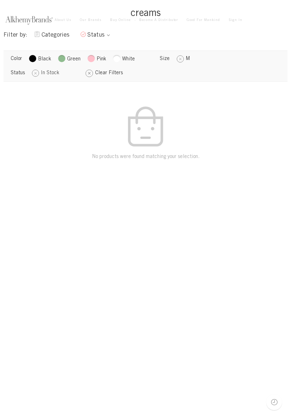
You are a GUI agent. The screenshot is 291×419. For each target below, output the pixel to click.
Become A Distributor (159, 20)
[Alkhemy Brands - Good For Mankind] (29, 20)
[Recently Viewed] (274, 402)
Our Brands (90, 20)
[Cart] (269, 21)
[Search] (283, 20)
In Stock (50, 73)
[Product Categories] (255, 21)
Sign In (235, 20)
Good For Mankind (203, 20)
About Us (63, 20)
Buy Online (120, 20)
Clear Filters (109, 73)
